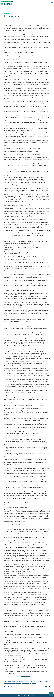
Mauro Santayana (13, 21)
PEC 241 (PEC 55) (11, 683)
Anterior (8, 686)
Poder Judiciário (25, 683)
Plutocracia (18, 683)
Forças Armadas (29, 681)
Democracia (21, 681)
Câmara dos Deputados (12, 681)
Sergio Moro (33, 683)
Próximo (46, 686)
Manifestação (36, 681)
